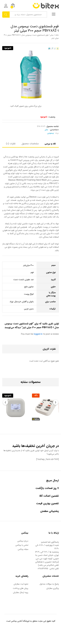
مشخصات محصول (30, 144)
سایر (51, 35)
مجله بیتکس (23, 549)
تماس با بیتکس (21, 545)
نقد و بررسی (50, 144)
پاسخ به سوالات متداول (49, 584)
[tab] (50, 145)
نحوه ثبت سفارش (21, 584)
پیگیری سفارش (52, 588)
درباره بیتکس (22, 541)
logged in (38, 334)
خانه (57, 35)
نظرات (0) (11, 144)
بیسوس (50, 133)
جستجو (6, 14)
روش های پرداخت (20, 588)
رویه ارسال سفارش (20, 592)
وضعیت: (51, 116)
